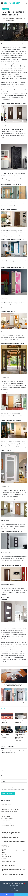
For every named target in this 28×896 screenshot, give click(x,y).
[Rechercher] (26, 3)
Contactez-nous (14, 890)
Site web (3, 781)
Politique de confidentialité (18, 888)
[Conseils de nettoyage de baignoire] (21, 716)
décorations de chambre (8, 825)
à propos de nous (7, 888)
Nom (2, 770)
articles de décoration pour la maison (11, 807)
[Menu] (2, 3)
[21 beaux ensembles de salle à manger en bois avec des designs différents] (21, 729)
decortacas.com (14, 885)
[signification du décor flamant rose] (7, 716)
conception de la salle (7, 804)
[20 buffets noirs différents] (7, 729)
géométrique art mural (7, 818)
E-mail (3, 775)
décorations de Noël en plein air (9, 811)
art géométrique (6, 816)
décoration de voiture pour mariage (10, 813)
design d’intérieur (6, 820)
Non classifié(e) (5, 9)
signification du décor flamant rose (10, 809)
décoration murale (6, 823)
